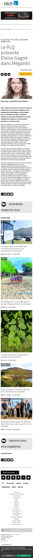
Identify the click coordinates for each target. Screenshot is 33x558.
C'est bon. (24, 555)
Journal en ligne (16, 520)
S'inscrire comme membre (16, 494)
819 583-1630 (4, 541)
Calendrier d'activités (16, 517)
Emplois (20, 487)
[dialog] (16, 552)
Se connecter (16, 496)
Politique (15, 40)
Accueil (3, 29)
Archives (16, 504)
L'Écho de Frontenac (15, 534)
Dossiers (16, 506)
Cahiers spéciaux (16, 513)
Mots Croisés (16, 522)
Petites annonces (16, 510)
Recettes (16, 519)
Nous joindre (16, 497)
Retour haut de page (9, 472)
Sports (18, 483)
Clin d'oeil (16, 503)
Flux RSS (16, 515)
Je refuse (8, 555)
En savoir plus (5, 552)
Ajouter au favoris (25, 74)
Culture (25, 483)
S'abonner (16, 492)
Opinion (16, 501)
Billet (16, 499)
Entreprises (6, 487)
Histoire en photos (17, 524)
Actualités (8, 29)
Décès (14, 487)
